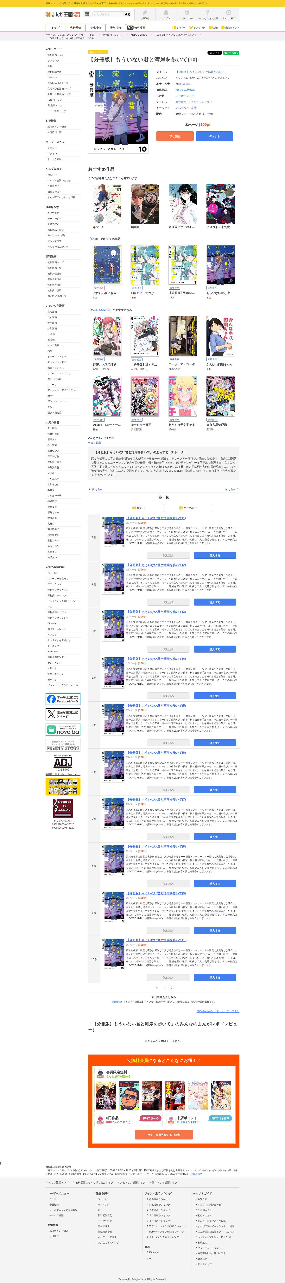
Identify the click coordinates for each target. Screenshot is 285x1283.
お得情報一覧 (54, 132)
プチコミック (54, 584)
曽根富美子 (53, 518)
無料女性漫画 (54, 273)
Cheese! (52, 623)
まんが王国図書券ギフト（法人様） (216, 1231)
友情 (194, 107)
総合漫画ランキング (159, 1199)
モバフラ (52, 679)
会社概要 (202, 1258)
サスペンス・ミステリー (60, 373)
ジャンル (181, 27)
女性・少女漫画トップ (59, 88)
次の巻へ (230, 489)
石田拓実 (52, 445)
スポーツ (52, 384)
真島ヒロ (52, 551)
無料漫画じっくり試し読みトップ (94, 1182)
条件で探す (53, 213)
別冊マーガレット (57, 629)
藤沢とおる (53, 546)
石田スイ (52, 439)
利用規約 (202, 1242)
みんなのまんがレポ (58, 246)
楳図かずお (53, 456)
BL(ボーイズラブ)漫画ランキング (166, 1231)
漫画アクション (56, 674)
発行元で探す (54, 241)
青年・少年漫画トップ (59, 94)
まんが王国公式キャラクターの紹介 (216, 1226)
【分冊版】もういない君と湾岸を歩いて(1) (156, 518)
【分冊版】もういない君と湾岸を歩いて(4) (156, 658)
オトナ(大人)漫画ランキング (164, 1237)
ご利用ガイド (54, 186)
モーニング (53, 646)
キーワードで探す (57, 235)
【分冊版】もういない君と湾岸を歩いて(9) (156, 893)
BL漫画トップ (55, 105)
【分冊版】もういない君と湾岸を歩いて (200, 71)
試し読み (175, 136)
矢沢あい (52, 557)
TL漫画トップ (55, 99)
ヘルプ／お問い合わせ (59, 180)
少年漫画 (52, 328)
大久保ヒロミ (54, 462)
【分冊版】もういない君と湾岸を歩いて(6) (156, 752)
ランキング (199, 27)
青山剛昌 (52, 428)
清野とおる (53, 512)
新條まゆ (52, 507)
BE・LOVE (53, 573)
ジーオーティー (185, 95)
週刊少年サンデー (57, 657)
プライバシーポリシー (209, 1248)
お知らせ (52, 175)
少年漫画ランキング (159, 1221)
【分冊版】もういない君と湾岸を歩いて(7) (156, 799)
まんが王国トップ (58, 1182)
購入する (214, 136)
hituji (183, 83)
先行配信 (75, 27)
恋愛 (50, 351)
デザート (52, 668)
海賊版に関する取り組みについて (63, 774)
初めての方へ (54, 191)
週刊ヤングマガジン (58, 589)
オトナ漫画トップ (57, 111)
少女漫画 (52, 317)
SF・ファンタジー (57, 401)
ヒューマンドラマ (57, 356)
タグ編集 (96, 442)
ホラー (51, 395)
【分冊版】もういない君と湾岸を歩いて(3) (156, 611)
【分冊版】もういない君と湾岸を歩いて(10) (156, 940)
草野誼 (51, 490)
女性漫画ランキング (159, 1204)
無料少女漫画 (54, 279)
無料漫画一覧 (54, 268)
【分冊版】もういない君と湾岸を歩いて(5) (156, 705)
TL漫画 (51, 334)
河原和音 (52, 473)
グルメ (51, 407)
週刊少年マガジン (57, 612)
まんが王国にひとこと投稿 (61, 197)
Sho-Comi (53, 651)
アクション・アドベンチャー (63, 390)
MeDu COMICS (100, 309)
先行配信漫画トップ (58, 83)
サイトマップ (205, 1264)
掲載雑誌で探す (56, 229)
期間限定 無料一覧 (57, 296)
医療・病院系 (54, 412)
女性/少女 (96, 27)
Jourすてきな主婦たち (59, 640)
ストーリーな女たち (58, 578)
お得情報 (54, 1236)
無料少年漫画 (54, 290)
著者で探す (53, 224)
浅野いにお (53, 434)
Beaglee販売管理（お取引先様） (215, 1237)
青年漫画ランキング (159, 1215)
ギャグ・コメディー (58, 362)
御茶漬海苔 (53, 467)
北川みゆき (53, 484)
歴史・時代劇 (54, 379)
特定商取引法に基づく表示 (212, 1253)
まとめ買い (190, 508)
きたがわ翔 (53, 478)
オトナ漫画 (53, 345)
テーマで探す (54, 218)
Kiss (50, 606)
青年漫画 (52, 323)
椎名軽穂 (52, 501)
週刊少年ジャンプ (57, 595)
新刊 (215, 27)
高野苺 (51, 523)
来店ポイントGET (57, 126)
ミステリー (182, 107)
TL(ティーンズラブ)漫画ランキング (167, 1226)
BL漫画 (51, 339)
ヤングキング (54, 662)
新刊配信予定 (54, 71)
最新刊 (141, 508)
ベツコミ (52, 634)
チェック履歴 (54, 159)
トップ (55, 27)
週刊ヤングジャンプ (58, 618)
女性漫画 (52, 311)
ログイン (52, 153)
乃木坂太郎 (53, 535)
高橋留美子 (53, 529)
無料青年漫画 (54, 284)
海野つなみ (53, 450)
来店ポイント (232, 27)
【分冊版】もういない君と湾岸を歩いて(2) (156, 565)
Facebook (154, 1252)
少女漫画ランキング (159, 1210)
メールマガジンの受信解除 (63, 1210)
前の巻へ (97, 489)
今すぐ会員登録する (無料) (164, 1134)
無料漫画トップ (56, 55)
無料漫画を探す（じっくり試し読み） (218, 1011)
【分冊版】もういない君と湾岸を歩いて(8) (156, 846)
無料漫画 (139, 27)
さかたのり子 (54, 495)
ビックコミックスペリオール (63, 685)
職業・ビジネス (56, 367)
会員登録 (52, 148)
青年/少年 (116, 27)
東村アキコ (53, 540)
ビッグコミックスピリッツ (61, 601)
